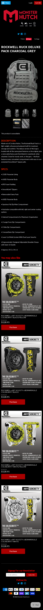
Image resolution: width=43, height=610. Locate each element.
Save (29, 39)
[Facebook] (22, 34)
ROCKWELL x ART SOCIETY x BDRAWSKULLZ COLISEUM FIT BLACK (19, 391)
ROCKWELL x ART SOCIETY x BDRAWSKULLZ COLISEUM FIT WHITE (19, 540)
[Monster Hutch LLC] (21, 18)
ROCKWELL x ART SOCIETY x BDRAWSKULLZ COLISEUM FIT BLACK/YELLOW (19, 316)
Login (30, 3)
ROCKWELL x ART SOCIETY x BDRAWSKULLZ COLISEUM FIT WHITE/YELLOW (19, 466)
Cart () (38, 3)
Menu (7, 3)
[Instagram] (25, 34)
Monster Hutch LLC (23, 597)
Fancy (23, 39)
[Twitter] (18, 34)
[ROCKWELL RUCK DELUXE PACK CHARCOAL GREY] (8, 113)
